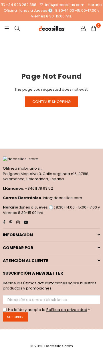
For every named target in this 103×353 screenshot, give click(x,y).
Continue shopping (51, 101)
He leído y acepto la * (49, 309)
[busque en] (17, 28)
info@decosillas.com (64, 4)
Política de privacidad (66, 309)
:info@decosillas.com (61, 198)
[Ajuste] (83, 28)
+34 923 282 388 (21, 4)
